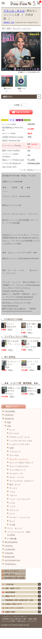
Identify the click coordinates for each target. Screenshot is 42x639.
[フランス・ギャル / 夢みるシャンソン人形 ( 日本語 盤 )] (7, 86)
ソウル (12, 492)
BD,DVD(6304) (11, 542)
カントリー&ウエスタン (19, 466)
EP (3, 28)
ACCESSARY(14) (12, 561)
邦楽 (9, 422)
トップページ (6, 616)
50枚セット (32, 388)
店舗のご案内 (32, 619)
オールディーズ (16, 474)
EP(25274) (9, 419)
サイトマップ (32, 621)
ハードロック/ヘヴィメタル (20, 441)
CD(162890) (10, 412)
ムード (12, 514)
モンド (12, 521)
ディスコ (13, 488)
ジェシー (10, 324)
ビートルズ (14, 433)
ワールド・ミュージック (19, 517)
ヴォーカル (14, 455)
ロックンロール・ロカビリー (21, 481)
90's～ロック (14, 485)
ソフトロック (15, 452)
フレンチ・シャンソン (18, 459)
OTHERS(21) (10, 564)
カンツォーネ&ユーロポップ (21, 463)
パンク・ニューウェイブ (19, 499)
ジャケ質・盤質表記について (29, 170)
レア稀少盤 (11, 539)
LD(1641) (9, 546)
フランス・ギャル (14, 10)
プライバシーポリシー (20, 616)
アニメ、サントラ (14, 528)
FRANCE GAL (9, 22)
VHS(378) (9, 553)
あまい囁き (31, 324)
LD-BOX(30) (10, 550)
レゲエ (12, 503)
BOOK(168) (9, 557)
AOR (11, 448)
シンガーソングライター (19, 444)
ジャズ (12, 506)
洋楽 (9, 426)
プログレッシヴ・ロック (19, 437)
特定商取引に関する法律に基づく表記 (14, 619)
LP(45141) (9, 415)
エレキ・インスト (16, 477)
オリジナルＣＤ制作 (8, 621)
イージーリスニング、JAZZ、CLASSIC (19, 533)
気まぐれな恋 (12, 341)
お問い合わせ (21, 621)
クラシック (14, 510)
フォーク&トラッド (17, 470)
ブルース (13, 495)
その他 (12, 525)
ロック (12, 430)
